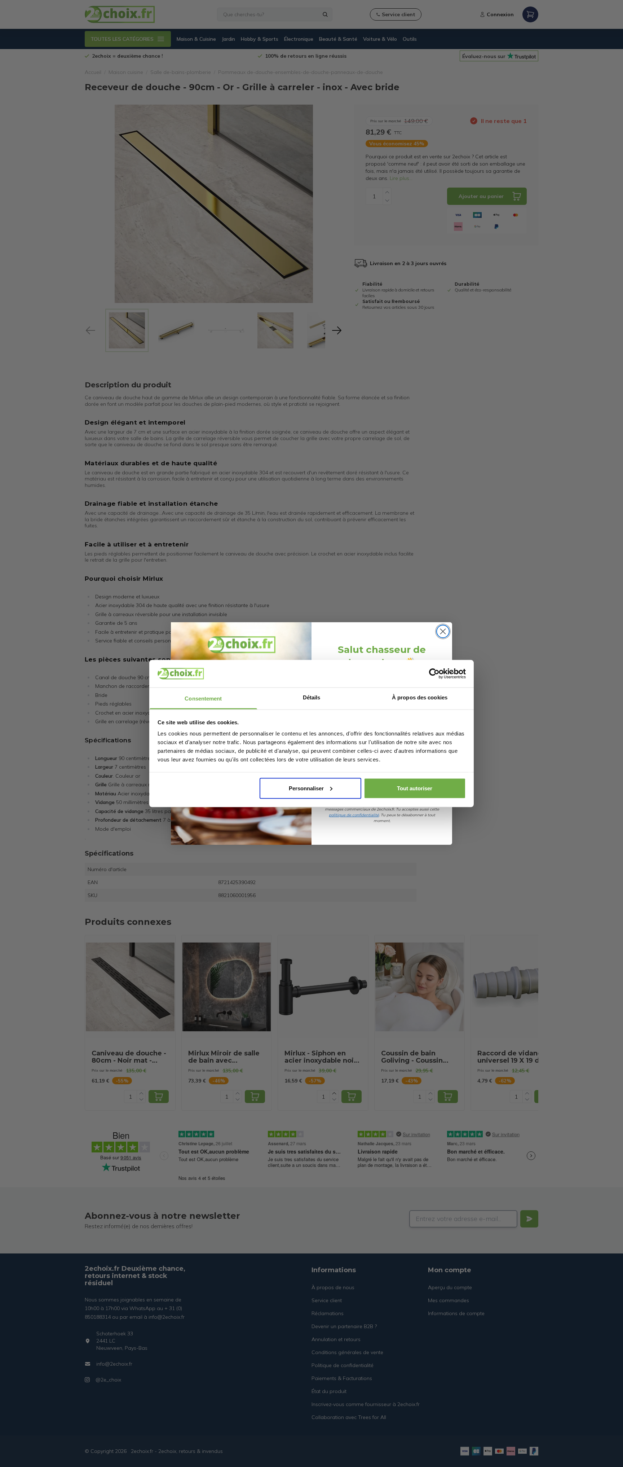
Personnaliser (306, 788)
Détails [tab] (312, 697)
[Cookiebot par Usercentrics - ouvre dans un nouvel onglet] (434, 673)
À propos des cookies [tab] (419, 697)
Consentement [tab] (203, 698)
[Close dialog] (443, 631)
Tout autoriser (414, 788)
